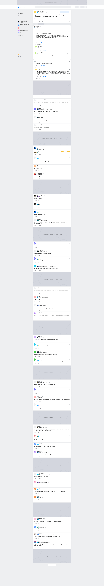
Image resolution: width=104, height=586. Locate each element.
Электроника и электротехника (45, 109)
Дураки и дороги (42, 427)
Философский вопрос (43, 482)
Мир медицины (42, 212)
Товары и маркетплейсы (43, 297)
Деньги (40, 204)
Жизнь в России (42, 305)
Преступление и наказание (44, 436)
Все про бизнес (42, 352)
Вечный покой (42, 100)
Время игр (41, 196)
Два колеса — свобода (43, 345)
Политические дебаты (43, 313)
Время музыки (41, 527)
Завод (40, 497)
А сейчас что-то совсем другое (45, 534)
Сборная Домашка (43, 220)
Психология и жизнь (43, 288)
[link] (52, 103)
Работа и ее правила (43, 158)
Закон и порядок (42, 12)
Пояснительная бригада (44, 244)
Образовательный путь (44, 474)
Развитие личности (43, 405)
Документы (40, 117)
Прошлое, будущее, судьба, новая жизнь (47, 266)
